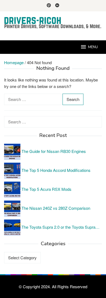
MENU (93, 47)
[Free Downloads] (53, 22)
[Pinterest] (49, 5)
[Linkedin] (57, 5)
